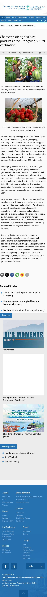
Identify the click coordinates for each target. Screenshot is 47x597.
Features (6, 315)
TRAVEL (10, 20)
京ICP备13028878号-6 (10, 586)
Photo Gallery (7, 502)
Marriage (26, 556)
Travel (26, 527)
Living (26, 540)
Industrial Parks (8, 534)
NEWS (14, 17)
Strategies (6, 550)
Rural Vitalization (29, 26)
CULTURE (31, 17)
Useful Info (27, 558)
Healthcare (27, 547)
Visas (24, 544)
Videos (5, 505)
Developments (13, 26)
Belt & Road (6, 537)
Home (2, 26)
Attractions (27, 531)
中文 (20, 20)
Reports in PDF (8, 521)
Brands (5, 546)
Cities (4, 500)
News (5, 511)
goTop (23, 593)
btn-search (38, 20)
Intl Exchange (8, 527)
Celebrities (20, 521)
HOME (3, 17)
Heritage (19, 515)
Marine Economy (12, 462)
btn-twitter (45, 20)
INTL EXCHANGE (40, 17)
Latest (4, 515)
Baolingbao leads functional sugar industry (23, 310)
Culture (19, 509)
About (5, 493)
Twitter (14, 566)
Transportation (28, 550)
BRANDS (3, 20)
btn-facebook (42, 20)
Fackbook (5, 566)
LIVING (16, 20)
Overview (6, 497)
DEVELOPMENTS (22, 17)
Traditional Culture (23, 518)
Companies (6, 553)
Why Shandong (8, 531)
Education (26, 553)
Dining (25, 534)
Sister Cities (6, 540)
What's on (20, 513)
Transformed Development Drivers (19, 453)
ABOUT (8, 17)
